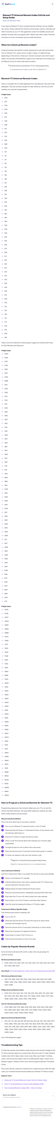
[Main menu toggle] (53, 4)
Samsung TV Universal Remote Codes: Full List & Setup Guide (25, 1080)
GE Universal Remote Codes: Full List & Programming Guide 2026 (32, 971)
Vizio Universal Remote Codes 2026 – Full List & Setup (23, 1088)
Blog (4, 20)
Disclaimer (19, 1107)
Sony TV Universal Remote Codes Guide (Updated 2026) (24, 1084)
